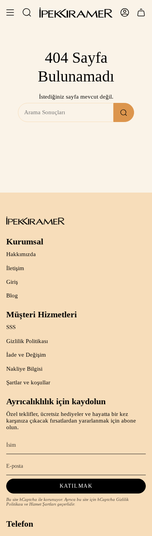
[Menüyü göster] (10, 12)
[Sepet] (141, 12)
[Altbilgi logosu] (35, 220)
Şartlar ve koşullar (28, 382)
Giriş (12, 282)
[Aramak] (123, 112)
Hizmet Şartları (42, 504)
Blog (12, 295)
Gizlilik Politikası (27, 341)
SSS (11, 327)
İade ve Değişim (26, 355)
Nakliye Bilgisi (24, 369)
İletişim (15, 268)
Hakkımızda (21, 254)
